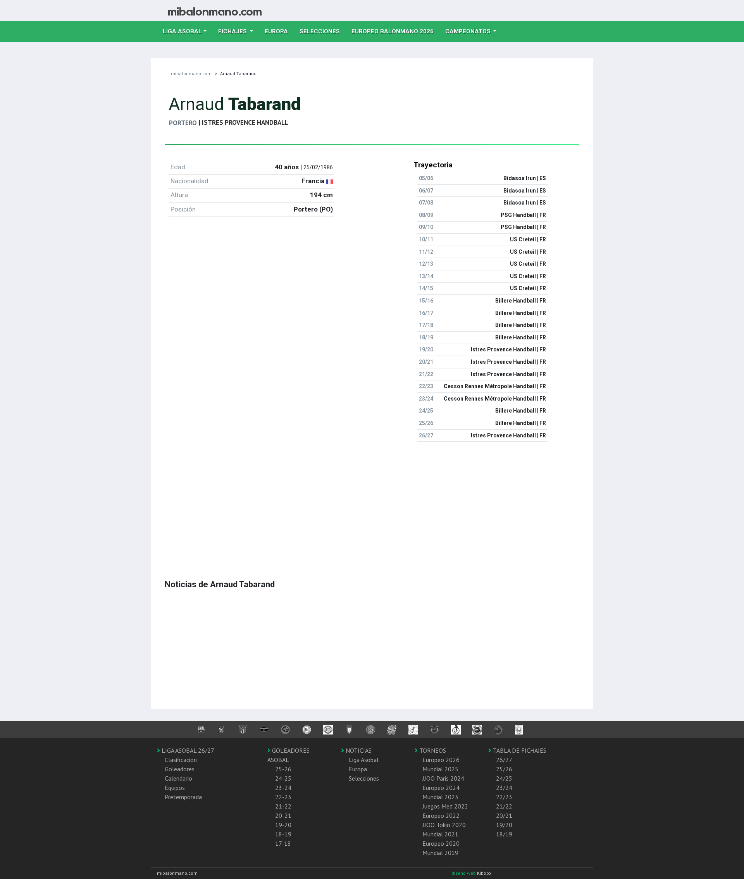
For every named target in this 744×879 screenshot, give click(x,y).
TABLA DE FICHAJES (518, 750)
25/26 (504, 769)
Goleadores (180, 769)
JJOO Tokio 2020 (444, 825)
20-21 (283, 815)
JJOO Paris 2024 (443, 778)
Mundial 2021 (440, 834)
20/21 (504, 815)
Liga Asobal (364, 760)
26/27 (504, 760)
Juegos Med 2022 (445, 806)
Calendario (178, 778)
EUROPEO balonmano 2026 (395, 31)
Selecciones (323, 31)
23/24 (504, 787)
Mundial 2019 (440, 853)
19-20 (283, 825)
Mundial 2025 (440, 769)
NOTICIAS (358, 750)
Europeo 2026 (441, 760)
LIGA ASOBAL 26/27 (187, 750)
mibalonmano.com (191, 73)
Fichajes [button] (233, 31)
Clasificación (181, 760)
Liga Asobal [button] (182, 31)
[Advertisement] (372, 502)
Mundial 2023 (440, 797)
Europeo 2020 (441, 843)
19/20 (504, 825)
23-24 (283, 787)
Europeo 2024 (441, 787)
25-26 (283, 769)
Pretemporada (183, 797)
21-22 (283, 806)
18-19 (283, 834)
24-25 (283, 778)
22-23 (283, 797)
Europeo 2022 (441, 815)
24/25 (504, 778)
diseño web (464, 873)
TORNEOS (432, 750)
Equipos (175, 787)
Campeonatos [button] (468, 31)
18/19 (504, 834)
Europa (279, 31)
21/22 (504, 806)
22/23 (504, 797)
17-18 (283, 843)
